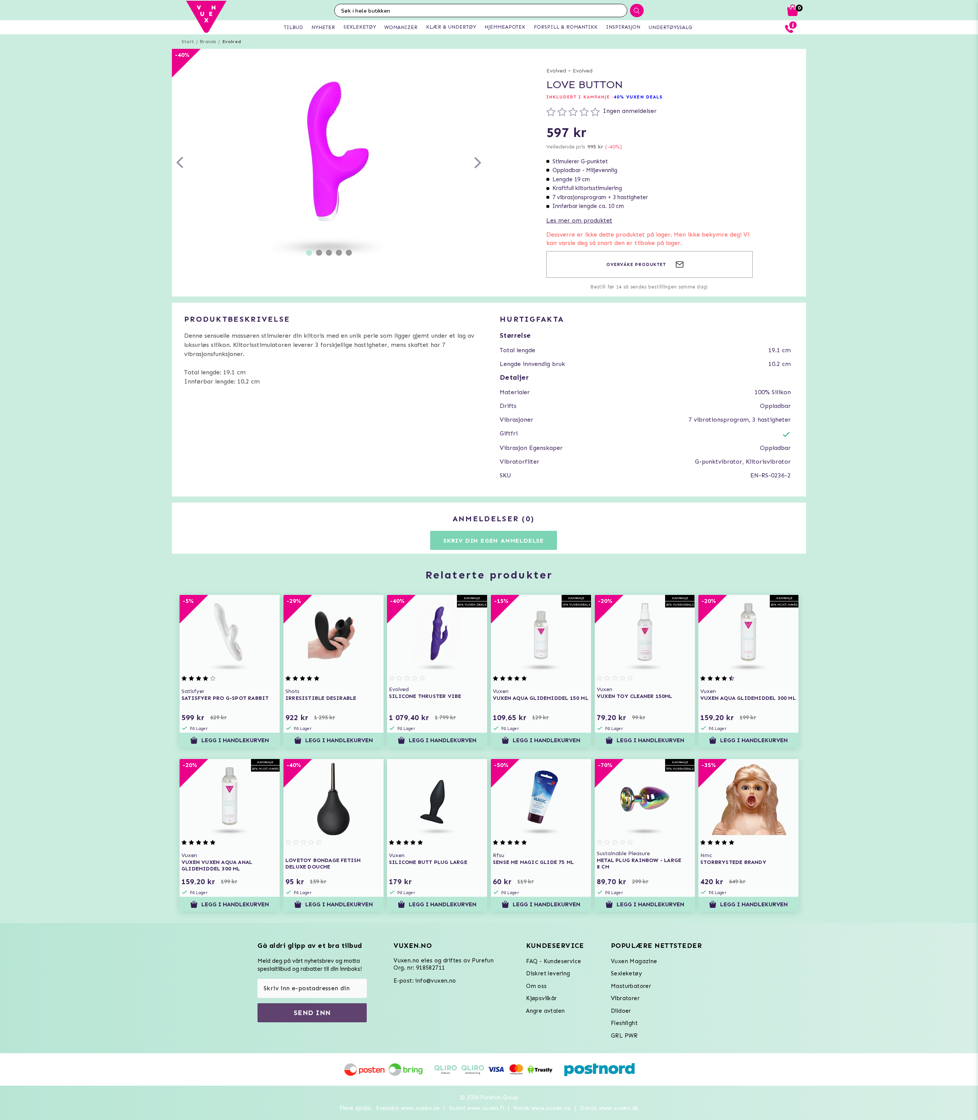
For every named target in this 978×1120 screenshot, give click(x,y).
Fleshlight (624, 1023)
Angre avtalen (545, 1010)
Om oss (536, 986)
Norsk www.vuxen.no (542, 1108)
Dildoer (621, 1010)
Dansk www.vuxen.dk (609, 1108)
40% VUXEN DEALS (638, 97)
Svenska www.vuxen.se (408, 1108)
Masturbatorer (631, 986)
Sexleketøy (626, 973)
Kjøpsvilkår (541, 998)
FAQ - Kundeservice (553, 961)
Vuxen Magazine (634, 961)
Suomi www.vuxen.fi (476, 1108)
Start (187, 41)
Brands (208, 41)
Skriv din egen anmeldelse (493, 540)
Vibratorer (625, 998)
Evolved (231, 41)
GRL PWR (624, 1035)
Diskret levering (548, 973)
